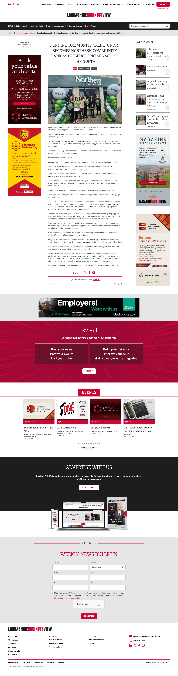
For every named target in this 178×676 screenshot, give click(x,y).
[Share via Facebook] (89, 272)
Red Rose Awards (132, 4)
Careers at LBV (14, 651)
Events (69, 4)
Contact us (12, 655)
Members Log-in (163, 8)
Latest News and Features (25, 33)
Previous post (53, 284)
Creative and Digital (36, 26)
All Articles (50, 662)
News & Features (116, 4)
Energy (48, 26)
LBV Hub (104, 4)
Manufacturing (59, 26)
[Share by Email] (93, 272)
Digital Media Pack (56, 643)
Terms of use (38, 662)
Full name (57, 563)
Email (93, 573)
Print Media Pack (55, 640)
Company (57, 583)
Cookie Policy (26, 662)
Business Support (84, 68)
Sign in (91, 643)
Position (56, 573)
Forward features (81, 4)
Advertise (94, 4)
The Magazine (58, 4)
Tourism (93, 26)
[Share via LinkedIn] (81, 272)
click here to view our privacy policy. (66, 598)
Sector (93, 563)
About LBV (46, 4)
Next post (118, 284)
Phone (93, 583)
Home (11, 33)
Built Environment (20, 26)
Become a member (96, 640)
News (75, 68)
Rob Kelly (96, 280)
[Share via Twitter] (85, 272)
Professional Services (74, 26)
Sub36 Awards (148, 4)
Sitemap (61, 662)
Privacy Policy (13, 662)
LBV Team (12, 647)
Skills (86, 26)
